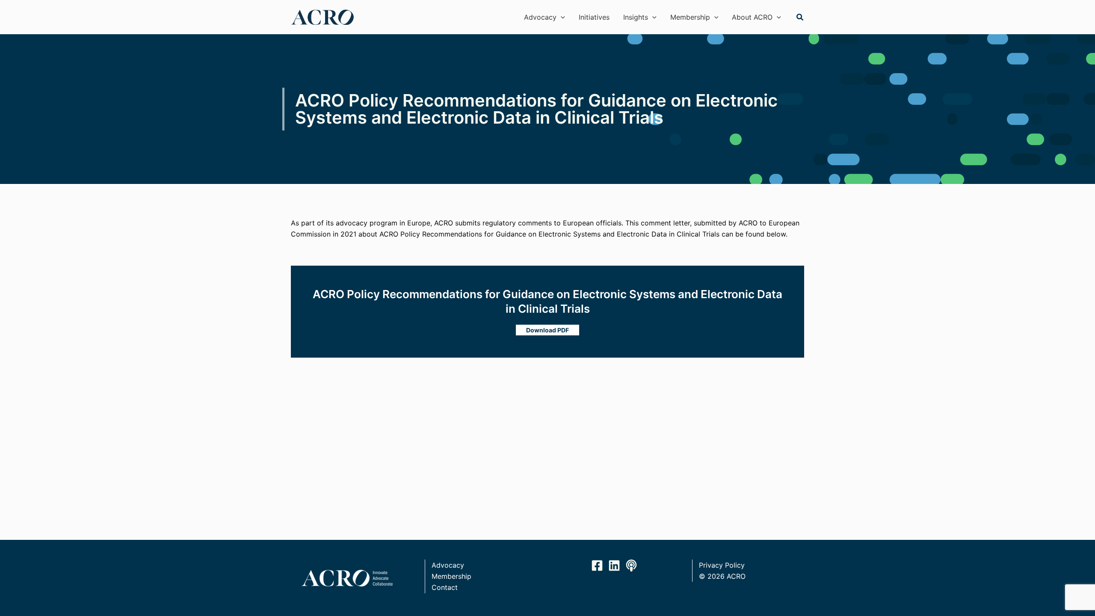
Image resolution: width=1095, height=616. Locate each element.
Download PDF (547, 330)
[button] (560, 17)
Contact (445, 587)
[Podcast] (631, 566)
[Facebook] (597, 566)
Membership (451, 576)
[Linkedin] (614, 566)
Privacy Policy (722, 565)
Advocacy (448, 565)
